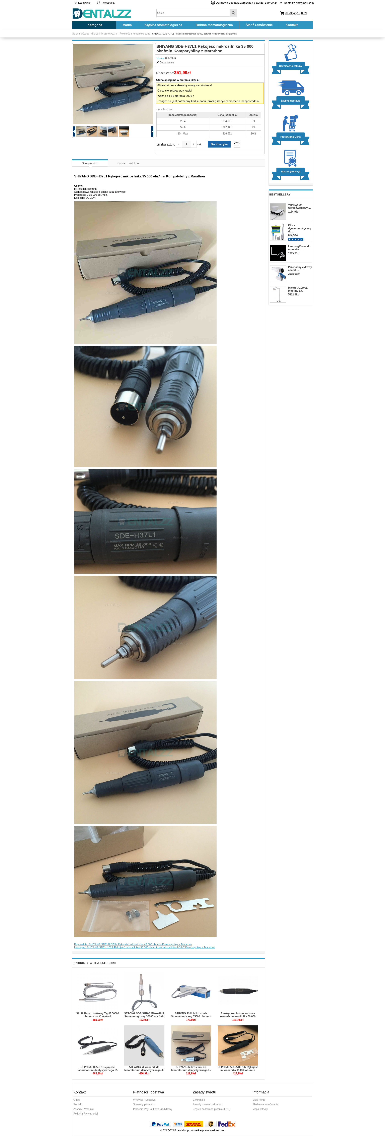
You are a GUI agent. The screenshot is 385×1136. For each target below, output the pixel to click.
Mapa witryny (260, 1109)
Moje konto (258, 1099)
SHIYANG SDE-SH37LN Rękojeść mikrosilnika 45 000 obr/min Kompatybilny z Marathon (238, 1070)
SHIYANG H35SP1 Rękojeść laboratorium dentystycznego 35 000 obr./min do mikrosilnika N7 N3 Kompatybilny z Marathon (98, 1072)
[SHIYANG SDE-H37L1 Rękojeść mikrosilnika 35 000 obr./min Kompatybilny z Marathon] (113, 84)
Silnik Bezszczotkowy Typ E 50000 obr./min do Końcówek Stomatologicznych (97, 1016)
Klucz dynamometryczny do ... (299, 228)
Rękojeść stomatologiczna (135, 33)
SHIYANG (170, 58)
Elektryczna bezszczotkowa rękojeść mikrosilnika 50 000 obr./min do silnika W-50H (237, 1016)
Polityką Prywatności (85, 1113)
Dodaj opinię (167, 62)
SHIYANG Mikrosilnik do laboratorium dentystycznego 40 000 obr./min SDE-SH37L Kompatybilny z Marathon (144, 1072)
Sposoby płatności (144, 1104)
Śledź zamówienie (259, 25)
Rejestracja (107, 2)
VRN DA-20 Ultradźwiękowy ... (299, 206)
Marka (127, 25)
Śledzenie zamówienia (265, 1104)
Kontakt (292, 25)
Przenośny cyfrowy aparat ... (300, 269)
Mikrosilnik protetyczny (104, 33)
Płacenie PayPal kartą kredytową (152, 1109)
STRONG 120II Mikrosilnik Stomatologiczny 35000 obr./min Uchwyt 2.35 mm (191, 1016)
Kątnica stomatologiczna (163, 25)
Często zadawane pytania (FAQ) (211, 1109)
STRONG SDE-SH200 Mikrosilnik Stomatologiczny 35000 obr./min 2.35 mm (144, 1016)
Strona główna (80, 33)
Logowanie (84, 2)
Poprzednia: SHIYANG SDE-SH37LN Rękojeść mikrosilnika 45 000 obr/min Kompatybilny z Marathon (133, 944)
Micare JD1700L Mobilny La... (298, 289)
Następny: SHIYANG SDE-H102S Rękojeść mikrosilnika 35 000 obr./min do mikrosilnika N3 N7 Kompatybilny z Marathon (144, 947)
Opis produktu (90, 163)
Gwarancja (199, 1099)
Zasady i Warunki (83, 1109)
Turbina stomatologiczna (214, 25)
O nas (76, 1099)
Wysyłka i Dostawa (144, 1099)
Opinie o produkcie (128, 163)
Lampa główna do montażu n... (299, 248)
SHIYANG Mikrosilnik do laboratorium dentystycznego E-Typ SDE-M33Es (191, 1070)
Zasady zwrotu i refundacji (208, 1104)
